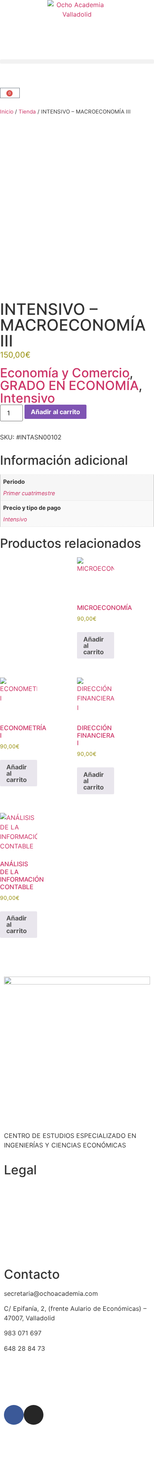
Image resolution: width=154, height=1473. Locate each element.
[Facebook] (14, 1415)
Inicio (6, 111)
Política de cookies (32, 1189)
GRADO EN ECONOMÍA (69, 385)
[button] (77, 61)
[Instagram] (33, 1415)
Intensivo (27, 398)
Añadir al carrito (55, 412)
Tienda (27, 111)
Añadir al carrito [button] (93, 645)
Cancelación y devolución (42, 1204)
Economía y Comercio (65, 373)
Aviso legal (20, 1249)
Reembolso (20, 1219)
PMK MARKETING (79, 1387)
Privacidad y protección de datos (54, 1234)
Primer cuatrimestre (29, 493)
